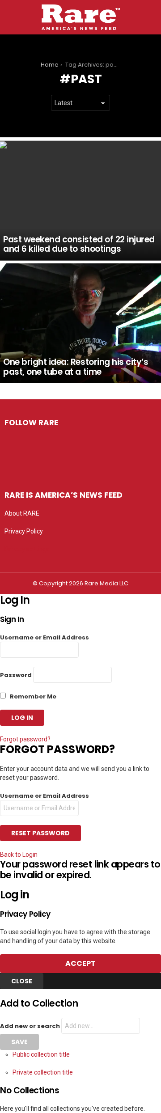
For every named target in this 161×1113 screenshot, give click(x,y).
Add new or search (30, 1026)
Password (16, 675)
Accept (80, 963)
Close (21, 981)
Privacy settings (26, 549)
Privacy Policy (23, 531)
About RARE (21, 513)
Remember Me (32, 696)
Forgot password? (25, 739)
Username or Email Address (44, 637)
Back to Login (19, 854)
